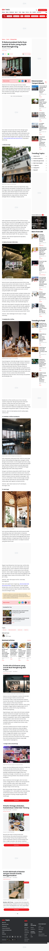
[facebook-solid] (23, 81)
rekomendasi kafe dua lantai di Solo (13, 138)
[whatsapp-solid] (20, 81)
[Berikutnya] (31, 648)
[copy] (29, 81)
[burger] (46, 12)
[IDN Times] (6, 9)
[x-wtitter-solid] (26, 81)
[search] (36, 10)
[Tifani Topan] (3, 635)
